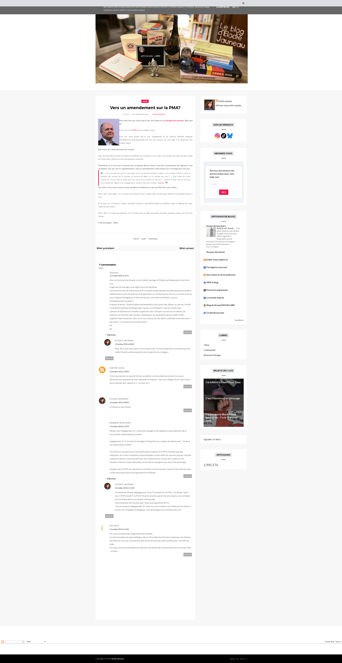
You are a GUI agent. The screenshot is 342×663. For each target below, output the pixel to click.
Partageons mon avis (216, 267)
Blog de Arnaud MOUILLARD (220, 305)
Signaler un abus (212, 439)
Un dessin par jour (215, 312)
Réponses (111, 334)
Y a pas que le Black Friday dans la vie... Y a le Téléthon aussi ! (222, 417)
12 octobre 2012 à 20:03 (119, 371)
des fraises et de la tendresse (221, 274)
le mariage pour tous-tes (173, 121)
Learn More (223, 7)
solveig (114, 525)
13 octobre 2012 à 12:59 (119, 426)
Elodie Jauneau (124, 340)
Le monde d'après (215, 297)
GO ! (223, 192)
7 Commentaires (158, 114)
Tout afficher (239, 320)
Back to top (237, 659)
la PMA (134, 130)
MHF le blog (212, 282)
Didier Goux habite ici (217, 259)
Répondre (187, 332)
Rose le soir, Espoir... (226, 228)
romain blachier (120, 422)
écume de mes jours (216, 226)
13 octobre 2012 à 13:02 (119, 529)
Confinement (209, 350)
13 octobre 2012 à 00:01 (124, 344)
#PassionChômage (212, 355)
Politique (153, 239)
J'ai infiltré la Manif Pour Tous (223, 382)
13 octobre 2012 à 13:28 (124, 488)
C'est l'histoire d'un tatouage (223, 398)
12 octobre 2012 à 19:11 (119, 275)
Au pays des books (215, 252)
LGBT (144, 239)
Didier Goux (117, 368)
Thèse (206, 345)
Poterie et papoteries (217, 290)
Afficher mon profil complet (228, 105)
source (161, 183)
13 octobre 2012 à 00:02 (119, 402)
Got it (235, 7)
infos (145, 101)
